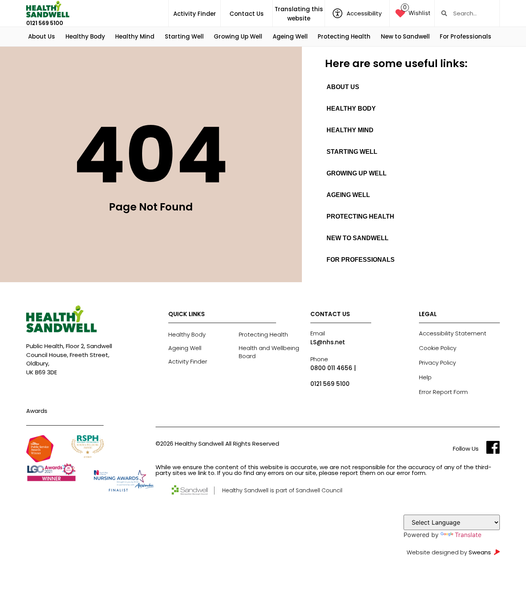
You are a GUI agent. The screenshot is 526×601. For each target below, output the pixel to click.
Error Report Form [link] (443, 392)
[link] (47, 9)
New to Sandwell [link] (405, 36)
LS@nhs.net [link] (327, 342)
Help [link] (425, 377)
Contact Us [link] (246, 14)
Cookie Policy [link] (437, 348)
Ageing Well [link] (290, 36)
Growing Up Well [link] (238, 36)
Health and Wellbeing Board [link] (269, 352)
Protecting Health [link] (344, 36)
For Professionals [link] (465, 36)
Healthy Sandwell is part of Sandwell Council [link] (282, 490)
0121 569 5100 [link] (44, 23)
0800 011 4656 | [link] (333, 368)
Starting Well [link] (184, 36)
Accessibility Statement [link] (452, 333)
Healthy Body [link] (85, 36)
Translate (468, 535)
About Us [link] (41, 36)
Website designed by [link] (449, 552)
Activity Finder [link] (194, 14)
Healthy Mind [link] (134, 36)
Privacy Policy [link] (437, 363)
